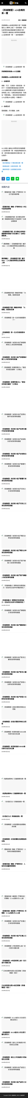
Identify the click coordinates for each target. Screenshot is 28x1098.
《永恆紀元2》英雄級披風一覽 (12, 816)
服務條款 (14, 1095)
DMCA (18, 1095)
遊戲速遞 (24, 20)
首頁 (19, 20)
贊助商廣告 (14, 40)
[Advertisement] (14, 52)
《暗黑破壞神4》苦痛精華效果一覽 (14, 793)
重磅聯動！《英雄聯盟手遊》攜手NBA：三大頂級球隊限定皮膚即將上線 (13, 260)
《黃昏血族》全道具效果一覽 (11, 166)
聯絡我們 (23, 1095)
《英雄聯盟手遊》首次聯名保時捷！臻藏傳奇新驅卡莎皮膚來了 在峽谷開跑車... (14, 234)
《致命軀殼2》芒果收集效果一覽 (12, 163)
